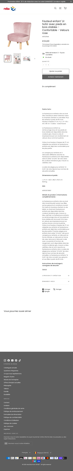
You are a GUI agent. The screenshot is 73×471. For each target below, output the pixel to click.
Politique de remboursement (13, 411)
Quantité (45, 61)
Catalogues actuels (10, 368)
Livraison (6, 405)
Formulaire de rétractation (12, 414)
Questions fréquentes (11, 371)
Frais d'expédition (55, 44)
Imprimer (7, 429)
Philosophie (7, 385)
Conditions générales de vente (14, 408)
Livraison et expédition (51, 275)
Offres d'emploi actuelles (12, 383)
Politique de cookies (10, 423)
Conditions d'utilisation (11, 420)
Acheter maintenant (55, 77)
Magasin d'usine (9, 377)
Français (25, 453)
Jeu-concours (8, 426)
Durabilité (7, 394)
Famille (6, 391)
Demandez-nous (48, 281)
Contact (6, 402)
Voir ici (44, 269)
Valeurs (6, 389)
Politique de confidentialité (13, 417)
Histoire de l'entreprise (11, 380)
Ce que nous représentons (12, 374)
